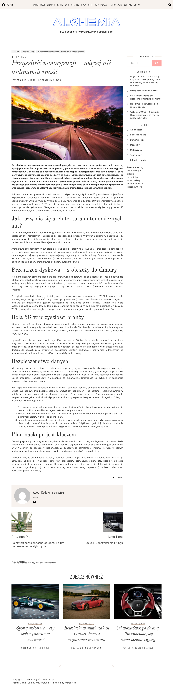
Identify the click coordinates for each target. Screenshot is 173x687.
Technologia (116, 5)
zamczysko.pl (134, 180)
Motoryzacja (101, 5)
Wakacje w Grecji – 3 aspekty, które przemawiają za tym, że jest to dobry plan (144, 115)
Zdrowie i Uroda (132, 5)
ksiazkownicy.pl (135, 186)
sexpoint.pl (132, 177)
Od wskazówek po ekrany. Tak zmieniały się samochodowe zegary (137, 634)
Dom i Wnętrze (72, 5)
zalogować (26, 563)
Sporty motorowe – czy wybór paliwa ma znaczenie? (35, 634)
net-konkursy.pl (135, 183)
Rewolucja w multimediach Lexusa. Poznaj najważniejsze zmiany (86, 634)
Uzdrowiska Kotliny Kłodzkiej (144, 90)
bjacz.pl (131, 173)
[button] (60, 667)
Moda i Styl (87, 5)
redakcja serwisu (52, 80)
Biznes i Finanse (55, 5)
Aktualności (39, 5)
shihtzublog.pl (134, 170)
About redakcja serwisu (48, 492)
